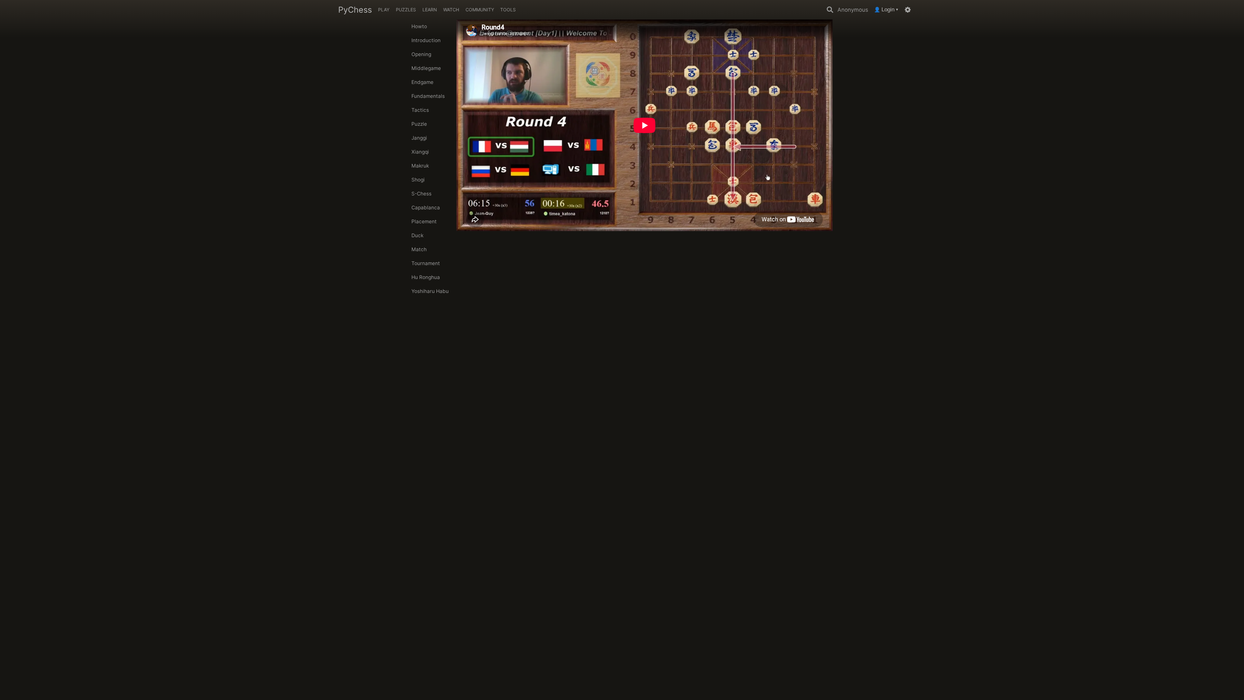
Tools (508, 9)
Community (480, 9)
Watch (451, 9)
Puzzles (406, 9)
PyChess (355, 10)
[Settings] (908, 9)
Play (383, 9)
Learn (429, 9)
